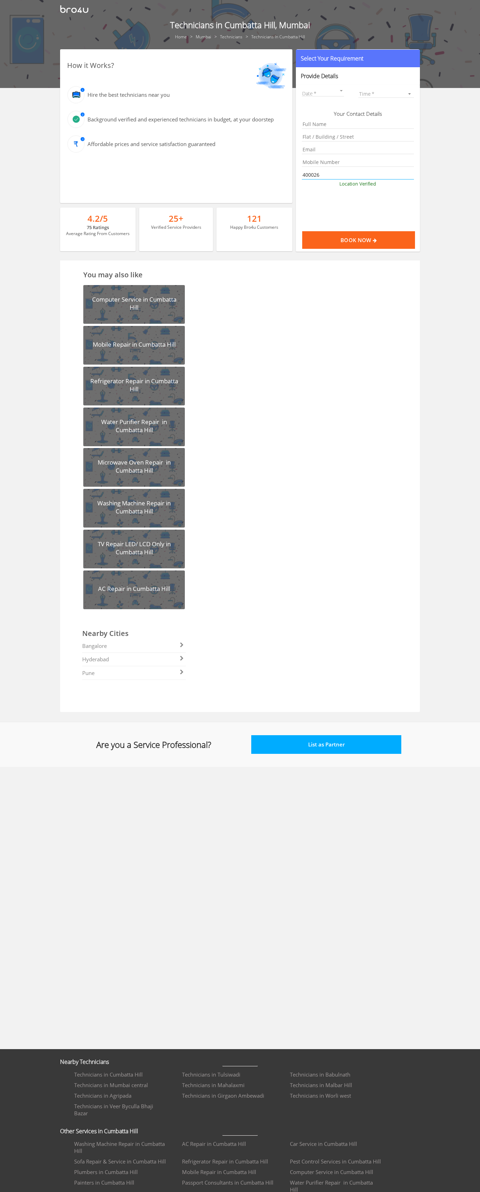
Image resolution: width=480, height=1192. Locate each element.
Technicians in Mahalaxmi (213, 1085)
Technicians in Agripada (102, 1095)
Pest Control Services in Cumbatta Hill (335, 1161)
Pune (88, 672)
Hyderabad (95, 659)
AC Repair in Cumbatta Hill (214, 1143)
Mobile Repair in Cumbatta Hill (219, 1171)
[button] (358, 58)
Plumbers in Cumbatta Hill (106, 1171)
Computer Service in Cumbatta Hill (331, 1171)
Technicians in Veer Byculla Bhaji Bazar (113, 1110)
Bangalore (94, 645)
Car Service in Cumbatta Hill (323, 1143)
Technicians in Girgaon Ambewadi (223, 1095)
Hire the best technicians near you (128, 94)
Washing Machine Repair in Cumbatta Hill (119, 1147)
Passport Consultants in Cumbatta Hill (227, 1182)
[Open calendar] (341, 90)
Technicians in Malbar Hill (321, 1085)
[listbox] (386, 94)
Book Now (356, 240)
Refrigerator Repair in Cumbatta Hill (225, 1161)
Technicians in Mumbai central (111, 1085)
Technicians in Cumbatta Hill (108, 1074)
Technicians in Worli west (320, 1095)
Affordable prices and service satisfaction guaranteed (151, 143)
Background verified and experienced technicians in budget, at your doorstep (180, 119)
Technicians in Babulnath (320, 1074)
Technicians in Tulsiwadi (211, 1074)
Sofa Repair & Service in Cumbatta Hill (120, 1161)
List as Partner (326, 744)
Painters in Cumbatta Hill (104, 1182)
